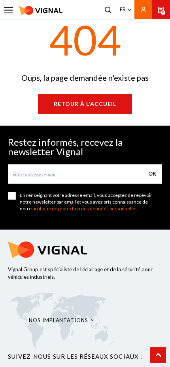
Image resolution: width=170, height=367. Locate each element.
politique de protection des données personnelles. (85, 208)
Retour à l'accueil (85, 103)
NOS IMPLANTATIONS (58, 320)
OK (152, 174)
